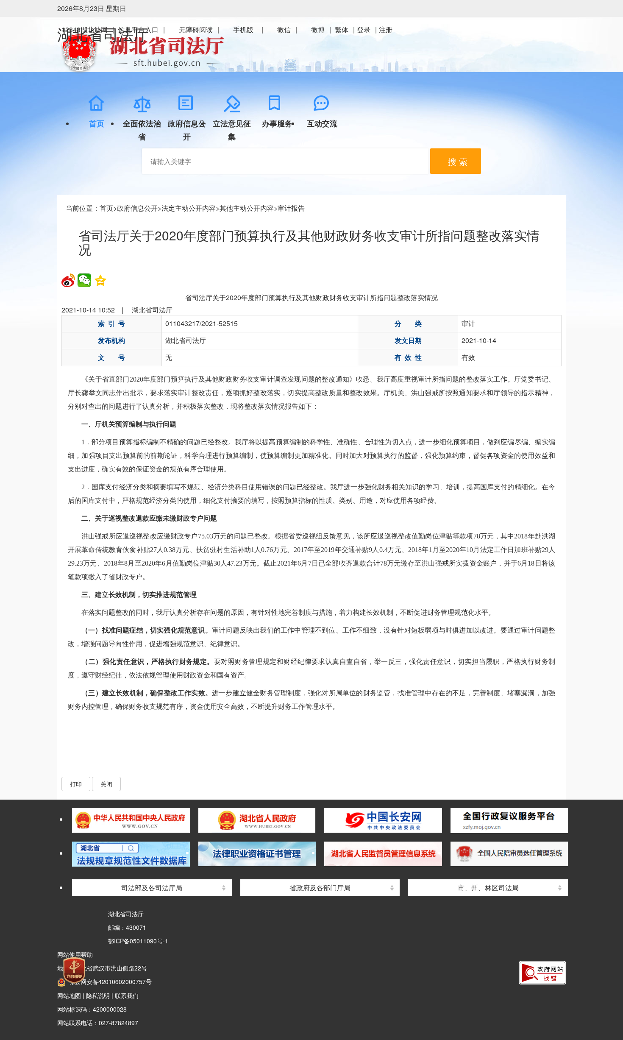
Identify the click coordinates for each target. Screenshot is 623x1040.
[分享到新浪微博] (68, 280)
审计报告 (291, 208)
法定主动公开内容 (188, 208)
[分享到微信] (84, 280)
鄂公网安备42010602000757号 (109, 981)
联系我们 (127, 995)
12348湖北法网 (84, 29)
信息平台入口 (138, 29)
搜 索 (457, 161)
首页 (106, 208)
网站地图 (69, 995)
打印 (76, 784)
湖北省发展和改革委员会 (328, 805)
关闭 (106, 784)
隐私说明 (98, 995)
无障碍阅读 (196, 29)
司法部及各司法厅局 (151, 887)
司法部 (160, 805)
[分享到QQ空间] (100, 280)
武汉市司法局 (497, 805)
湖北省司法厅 (103, 35)
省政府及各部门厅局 (319, 887)
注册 (385, 29)
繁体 (341, 29)
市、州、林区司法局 (488, 887)
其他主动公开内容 (247, 208)
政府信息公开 (137, 208)
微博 (318, 29)
